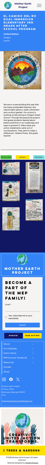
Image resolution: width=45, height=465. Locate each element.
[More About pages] (32, 344)
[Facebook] (11, 379)
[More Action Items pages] (32, 353)
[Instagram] (4, 379)
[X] (18, 379)
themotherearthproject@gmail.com (17, 401)
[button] (22, 157)
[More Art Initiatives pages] (32, 348)
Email (8, 305)
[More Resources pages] (32, 362)
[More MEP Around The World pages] (32, 357)
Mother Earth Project (22, 270)
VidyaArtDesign (31, 463)
